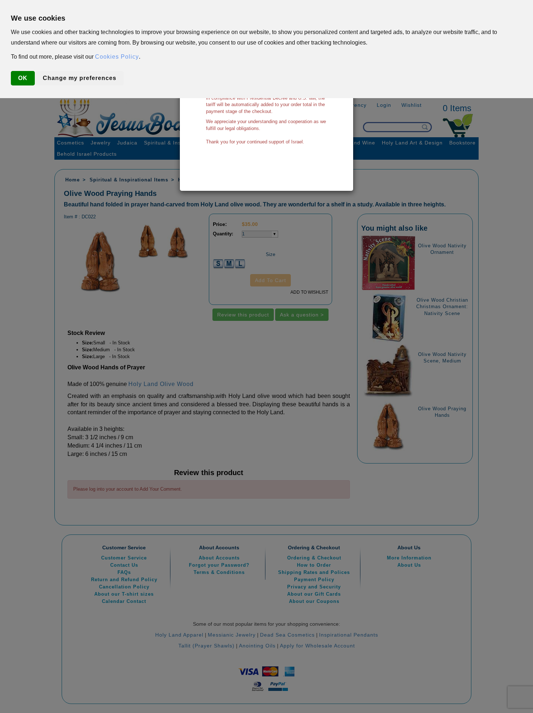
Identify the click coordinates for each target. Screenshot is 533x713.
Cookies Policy (117, 57)
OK (23, 78)
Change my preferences (79, 78)
